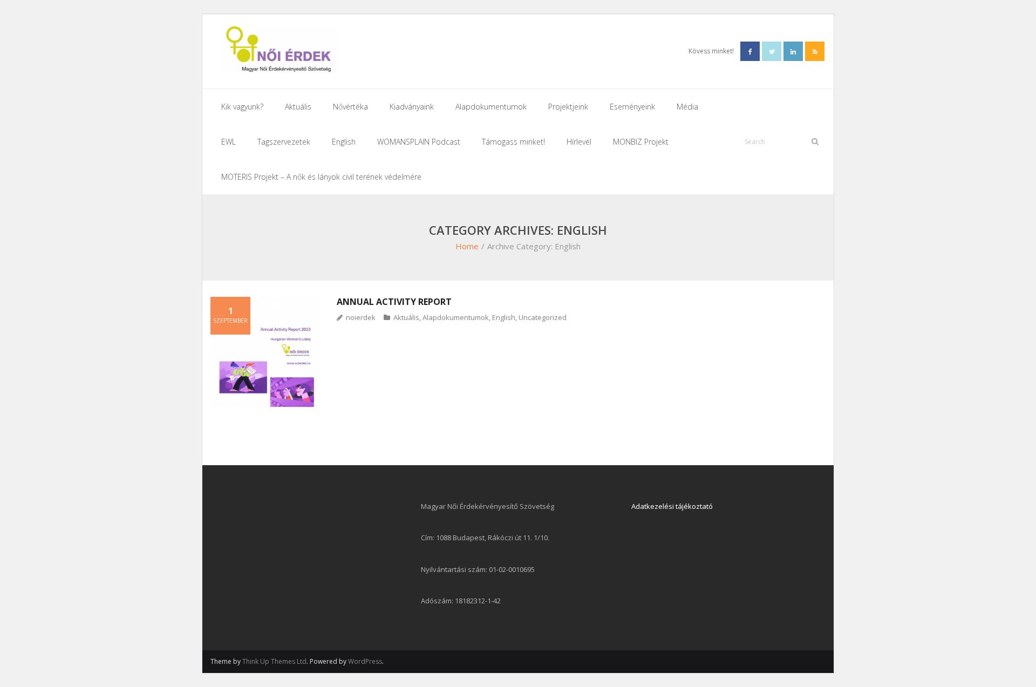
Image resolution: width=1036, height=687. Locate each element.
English (503, 317)
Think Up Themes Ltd (274, 661)
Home (467, 246)
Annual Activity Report (394, 302)
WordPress (365, 661)
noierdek (361, 317)
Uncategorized (543, 317)
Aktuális (406, 317)
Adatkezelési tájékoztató (672, 506)
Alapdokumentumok (455, 317)
